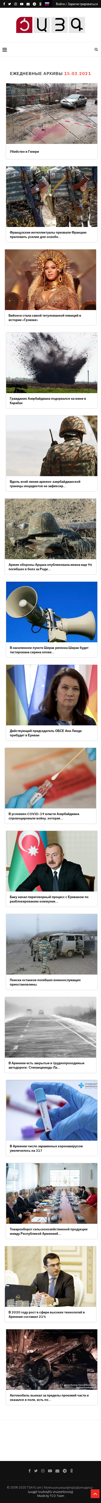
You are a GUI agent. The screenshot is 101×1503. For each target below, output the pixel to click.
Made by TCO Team (50, 1496)
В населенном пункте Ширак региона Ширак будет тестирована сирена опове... (49, 650)
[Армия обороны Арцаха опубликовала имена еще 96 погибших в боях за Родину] (50, 529)
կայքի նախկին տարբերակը (50, 1491)
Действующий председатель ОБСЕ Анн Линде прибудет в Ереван (46, 733)
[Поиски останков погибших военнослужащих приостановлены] (51, 944)
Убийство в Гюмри (24, 151)
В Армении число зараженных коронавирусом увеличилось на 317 (46, 1148)
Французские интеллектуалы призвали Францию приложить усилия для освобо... (48, 234)
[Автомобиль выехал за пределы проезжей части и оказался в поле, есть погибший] (51, 1359)
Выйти (52, 12)
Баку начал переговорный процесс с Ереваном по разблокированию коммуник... (49, 899)
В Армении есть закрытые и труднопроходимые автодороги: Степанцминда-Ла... (46, 1065)
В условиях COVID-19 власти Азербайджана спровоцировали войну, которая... (44, 816)
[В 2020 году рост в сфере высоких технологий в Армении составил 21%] (50, 1276)
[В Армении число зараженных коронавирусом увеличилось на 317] (51, 1110)
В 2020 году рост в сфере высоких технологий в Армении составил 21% (47, 1314)
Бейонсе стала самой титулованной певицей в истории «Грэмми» (45, 317)
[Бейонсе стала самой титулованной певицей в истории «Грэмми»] (50, 279)
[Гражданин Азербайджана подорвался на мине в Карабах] (51, 363)
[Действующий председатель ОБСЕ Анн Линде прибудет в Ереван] (51, 695)
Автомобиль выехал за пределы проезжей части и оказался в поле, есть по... (49, 1397)
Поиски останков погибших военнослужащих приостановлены (45, 982)
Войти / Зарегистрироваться (77, 4)
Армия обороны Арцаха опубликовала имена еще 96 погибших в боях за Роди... (50, 567)
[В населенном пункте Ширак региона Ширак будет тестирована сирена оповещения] (51, 612)
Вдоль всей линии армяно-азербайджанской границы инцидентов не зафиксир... (45, 484)
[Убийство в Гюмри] (51, 113)
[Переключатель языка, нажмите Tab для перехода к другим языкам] (47, 3)
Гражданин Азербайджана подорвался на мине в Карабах (48, 401)
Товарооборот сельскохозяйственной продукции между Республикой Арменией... (49, 1231)
